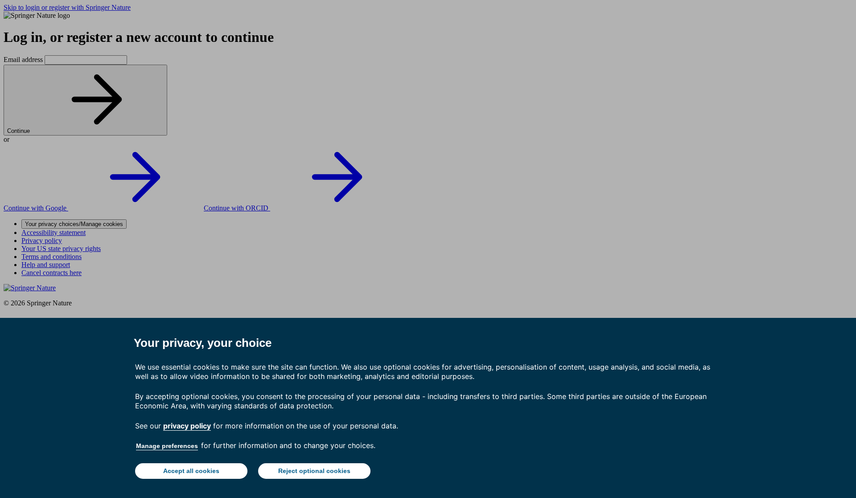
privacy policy (187, 425)
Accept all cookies (191, 470)
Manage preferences (167, 445)
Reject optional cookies (314, 470)
